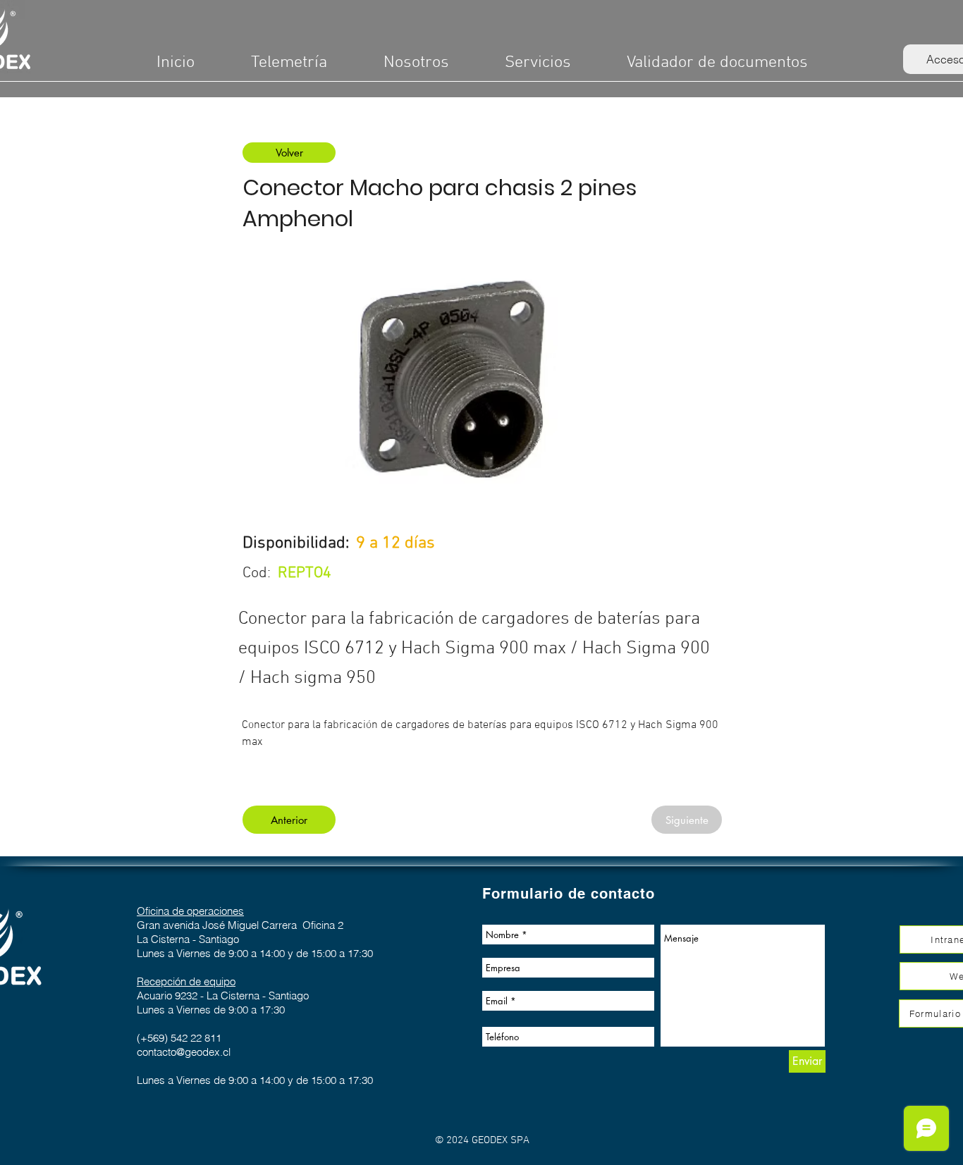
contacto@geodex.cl (184, 1052)
